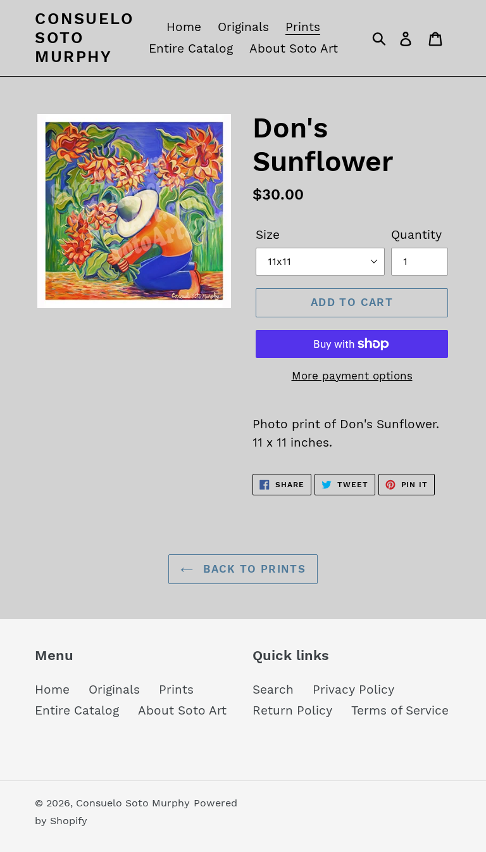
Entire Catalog (77, 710)
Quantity (416, 234)
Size (268, 234)
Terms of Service (400, 710)
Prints (176, 689)
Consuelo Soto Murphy (84, 38)
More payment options (352, 375)
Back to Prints (252, 569)
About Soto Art (182, 710)
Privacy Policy (353, 689)
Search (273, 689)
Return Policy (292, 710)
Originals (114, 689)
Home (52, 689)
